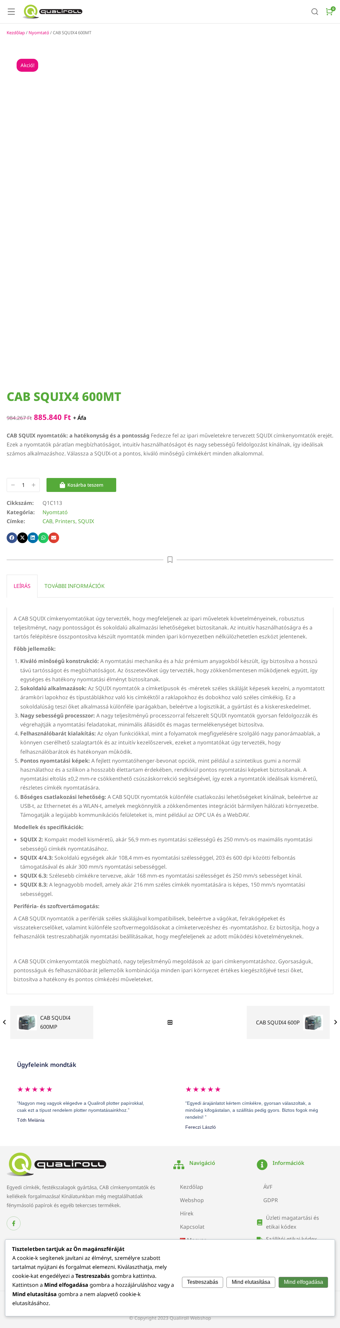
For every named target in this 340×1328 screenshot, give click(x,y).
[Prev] (6, 1022)
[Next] (334, 1022)
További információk (74, 586)
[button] (12, 537)
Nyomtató (39, 33)
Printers (65, 521)
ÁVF (267, 1186)
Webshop (192, 1200)
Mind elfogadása (303, 1282)
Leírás (22, 586)
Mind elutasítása (251, 1282)
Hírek (187, 1213)
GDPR (270, 1200)
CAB (47, 521)
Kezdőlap (16, 33)
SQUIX (86, 521)
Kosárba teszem (85, 485)
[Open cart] (329, 12)
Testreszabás (202, 1282)
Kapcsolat (192, 1226)
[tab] (22, 586)
